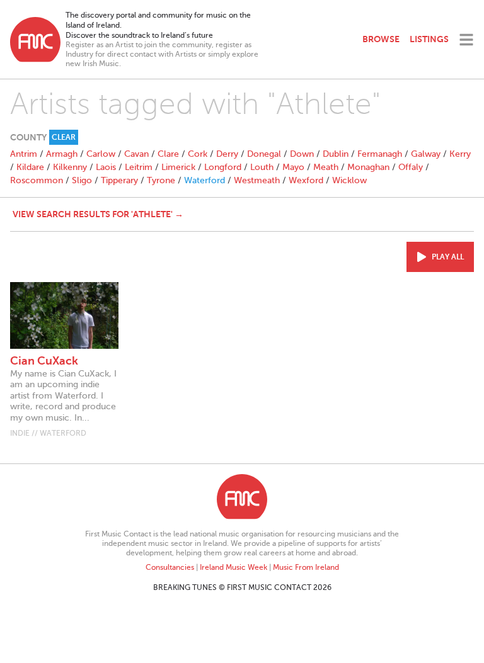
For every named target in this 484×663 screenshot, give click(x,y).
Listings (429, 39)
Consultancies (170, 567)
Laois (106, 167)
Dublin (336, 154)
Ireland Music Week (233, 567)
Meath (325, 167)
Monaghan (368, 167)
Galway (426, 154)
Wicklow (349, 180)
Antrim (23, 154)
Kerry (460, 154)
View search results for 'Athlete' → (98, 214)
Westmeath (257, 180)
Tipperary (119, 180)
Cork (197, 154)
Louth (262, 167)
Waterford (204, 180)
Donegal (264, 154)
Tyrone (161, 180)
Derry (227, 154)
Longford (222, 167)
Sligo (82, 180)
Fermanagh (379, 154)
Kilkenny (70, 167)
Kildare (30, 167)
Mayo (293, 167)
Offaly (410, 167)
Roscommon (36, 180)
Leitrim (139, 167)
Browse (381, 39)
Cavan (136, 154)
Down (302, 154)
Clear (64, 137)
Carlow (100, 154)
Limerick (178, 167)
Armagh (62, 154)
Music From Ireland (306, 567)
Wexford (306, 180)
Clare (168, 154)
